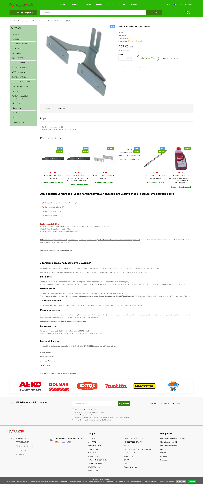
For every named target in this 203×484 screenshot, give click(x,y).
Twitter (177, 403)
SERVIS (110, 5)
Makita (127, 38)
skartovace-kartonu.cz (48, 361)
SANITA (14, 113)
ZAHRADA (15, 34)
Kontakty (20, 454)
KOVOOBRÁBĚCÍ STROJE (20, 87)
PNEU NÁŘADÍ (17, 53)
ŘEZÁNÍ (88, 5)
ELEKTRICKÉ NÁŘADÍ (19, 44)
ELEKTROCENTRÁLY (19, 77)
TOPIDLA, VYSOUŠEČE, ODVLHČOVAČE (20, 97)
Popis (48, 109)
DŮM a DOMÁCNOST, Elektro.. (22, 63)
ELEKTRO (122, 5)
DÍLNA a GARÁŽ (17, 58)
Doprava (163, 449)
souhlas (83, 409)
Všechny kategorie (23, 13)
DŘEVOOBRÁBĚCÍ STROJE (21, 82)
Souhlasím (192, 481)
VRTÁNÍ (63, 5)
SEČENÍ (99, 5)
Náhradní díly (16, 108)
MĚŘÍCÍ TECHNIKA (18, 72)
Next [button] (190, 386)
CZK (167, 4)
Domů (12, 21)
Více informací (170, 481)
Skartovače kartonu (18, 122)
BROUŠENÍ (75, 5)
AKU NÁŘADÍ (16, 39)
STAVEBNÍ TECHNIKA (19, 68)
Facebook (154, 403)
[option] (53, 165)
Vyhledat (154, 13)
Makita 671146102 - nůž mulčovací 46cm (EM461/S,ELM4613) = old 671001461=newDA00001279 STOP (78, 178)
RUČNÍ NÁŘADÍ (17, 49)
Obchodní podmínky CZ (168, 442)
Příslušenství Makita (22, 21)
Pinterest (166, 403)
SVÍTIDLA (15, 91)
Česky (178, 4)
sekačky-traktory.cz (46, 357)
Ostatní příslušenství (38, 21)
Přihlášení (188, 4)
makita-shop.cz (45, 353)
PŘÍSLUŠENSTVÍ (17, 103)
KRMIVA (134, 5)
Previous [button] (13, 386)
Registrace (164, 460)
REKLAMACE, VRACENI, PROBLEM (172, 438)
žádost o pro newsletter (85, 409)
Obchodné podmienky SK (169, 446)
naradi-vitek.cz (45, 365)
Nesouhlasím (181, 481)
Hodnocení (61, 109)
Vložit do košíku (148, 58)
